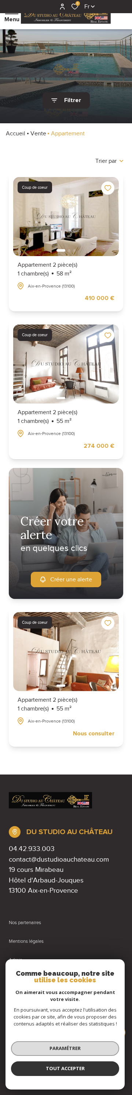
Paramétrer (65, 1048)
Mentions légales (26, 941)
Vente (38, 133)
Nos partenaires (25, 922)
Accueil (15, 133)
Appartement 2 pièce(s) (47, 269)
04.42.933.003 (32, 848)
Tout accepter (65, 1068)
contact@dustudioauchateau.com (59, 859)
